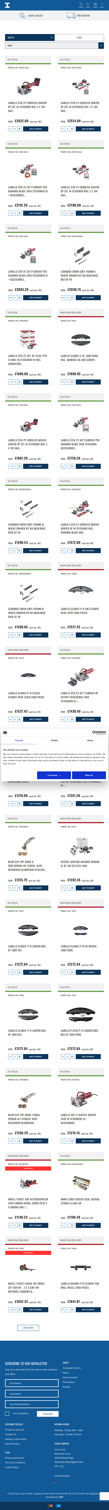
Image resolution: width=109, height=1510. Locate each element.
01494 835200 (62, 1475)
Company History (72, 1367)
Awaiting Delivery (70, 312)
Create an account (14, 1429)
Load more (28, 1328)
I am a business (20, 1413)
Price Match (69, 1382)
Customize (53, 775)
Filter (79, 37)
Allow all (89, 775)
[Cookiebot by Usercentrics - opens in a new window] (94, 733)
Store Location (70, 1377)
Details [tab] (54, 740)
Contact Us (10, 1434)
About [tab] (90, 740)
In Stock (12, 59)
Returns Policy (12, 1443)
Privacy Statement (14, 1457)
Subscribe (48, 1414)
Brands (66, 1386)
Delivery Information (15, 1439)
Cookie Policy (12, 1467)
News (66, 1372)
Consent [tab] (19, 740)
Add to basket (35, 129)
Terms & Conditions (15, 1462)
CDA (61, 1497)
